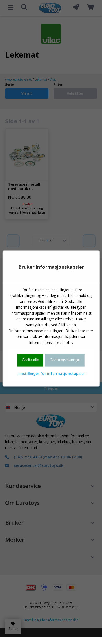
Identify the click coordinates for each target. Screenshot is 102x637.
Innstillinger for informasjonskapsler (51, 373)
